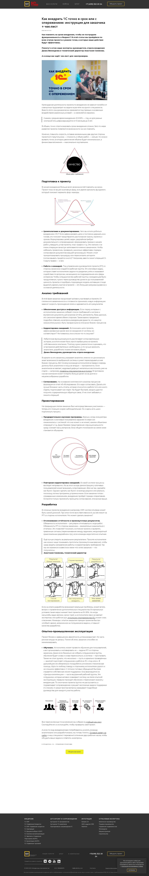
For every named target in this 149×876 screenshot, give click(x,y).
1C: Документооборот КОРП (33, 831)
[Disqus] (74, 783)
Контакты (92, 868)
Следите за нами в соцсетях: (33, 861)
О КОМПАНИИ (74, 854)
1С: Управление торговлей (32, 843)
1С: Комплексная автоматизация (34, 834)
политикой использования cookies (132, 866)
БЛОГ (61, 854)
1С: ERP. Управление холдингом (34, 826)
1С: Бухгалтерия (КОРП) (31, 841)
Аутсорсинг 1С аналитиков (58, 824)
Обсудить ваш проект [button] (74, 751)
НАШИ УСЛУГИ (48, 853)
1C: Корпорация (29, 829)
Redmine (84, 826)
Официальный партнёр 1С (33, 855)
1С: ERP (26, 822)
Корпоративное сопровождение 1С (61, 826)
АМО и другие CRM (88, 824)
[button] (116, 4)
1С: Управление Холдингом (32, 824)
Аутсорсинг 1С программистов (59, 822)
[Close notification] (145, 859)
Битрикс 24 (85, 822)
